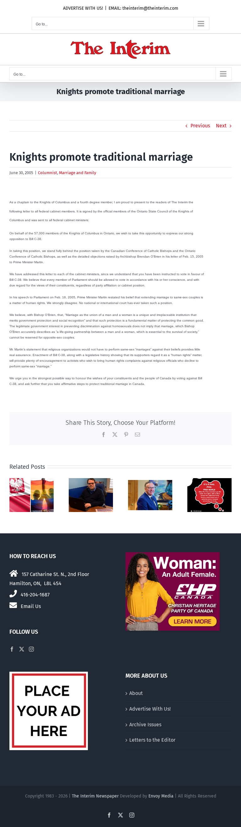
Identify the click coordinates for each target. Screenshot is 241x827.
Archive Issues (145, 725)
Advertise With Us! (150, 709)
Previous (200, 126)
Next (221, 126)
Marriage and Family (77, 172)
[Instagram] (31, 649)
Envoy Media (161, 796)
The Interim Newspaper (95, 796)
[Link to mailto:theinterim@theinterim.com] (13, 605)
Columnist (47, 172)
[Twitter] (21, 649)
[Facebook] (11, 649)
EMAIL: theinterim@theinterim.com (143, 8)
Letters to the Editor (152, 740)
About (136, 693)
